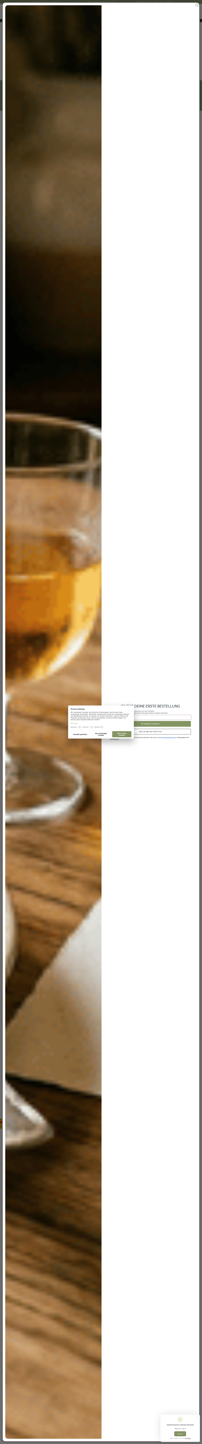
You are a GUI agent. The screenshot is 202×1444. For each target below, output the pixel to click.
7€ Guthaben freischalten (150, 724)
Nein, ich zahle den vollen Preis (150, 732)
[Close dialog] (197, 5)
